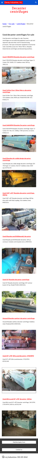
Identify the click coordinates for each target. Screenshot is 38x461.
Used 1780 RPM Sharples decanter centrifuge (18, 57)
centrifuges (21, 24)
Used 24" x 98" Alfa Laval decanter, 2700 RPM (18, 356)
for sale (11, 24)
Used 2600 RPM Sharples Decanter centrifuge (19, 125)
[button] (2, 2)
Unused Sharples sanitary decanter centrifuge (19, 318)
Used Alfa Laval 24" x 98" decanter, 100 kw (17, 399)
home (5, 24)
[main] (19, 10)
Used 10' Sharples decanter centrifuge (16, 279)
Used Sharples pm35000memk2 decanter (17, 236)
